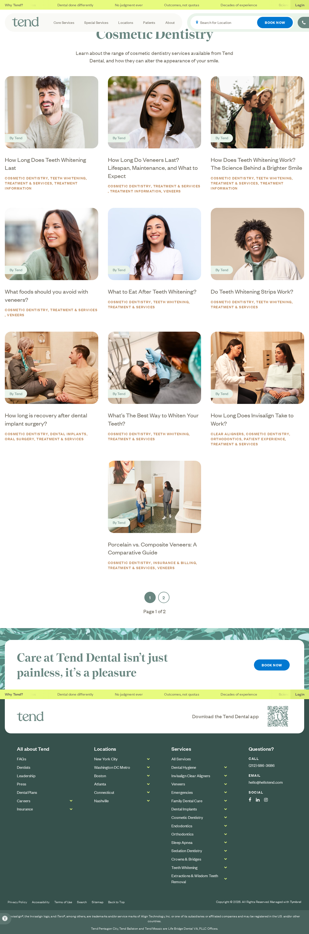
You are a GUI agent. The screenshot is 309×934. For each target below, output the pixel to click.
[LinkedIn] (260, 800)
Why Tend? (14, 4)
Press (21, 783)
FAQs (21, 758)
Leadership (26, 775)
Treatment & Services (28, 182)
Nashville (101, 800)
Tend (18, 137)
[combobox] (242, 22)
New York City (106, 758)
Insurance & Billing (174, 562)
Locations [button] (125, 22)
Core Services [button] (64, 22)
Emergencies (182, 792)
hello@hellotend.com (266, 782)
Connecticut (104, 792)
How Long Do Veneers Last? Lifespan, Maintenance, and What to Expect (153, 167)
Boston (100, 775)
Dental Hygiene (183, 767)
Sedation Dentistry (186, 850)
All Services (181, 758)
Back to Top (116, 901)
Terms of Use (63, 901)
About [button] (170, 22)
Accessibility (40, 901)
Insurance (25, 808)
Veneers (172, 190)
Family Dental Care (186, 800)
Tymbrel (295, 901)
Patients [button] (149, 22)
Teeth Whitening (68, 177)
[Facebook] (252, 800)
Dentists (23, 767)
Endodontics (181, 825)
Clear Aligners (227, 433)
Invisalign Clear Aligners (190, 775)
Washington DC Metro (112, 767)
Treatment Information (136, 190)
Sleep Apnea (181, 842)
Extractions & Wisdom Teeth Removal (194, 878)
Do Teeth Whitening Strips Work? (252, 291)
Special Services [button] (96, 22)
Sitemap (97, 901)
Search (82, 901)
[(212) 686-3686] (303, 22)
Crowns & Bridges (186, 859)
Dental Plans (27, 792)
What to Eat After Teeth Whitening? (152, 291)
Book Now (275, 22)
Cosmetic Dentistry (26, 177)
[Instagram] (268, 800)
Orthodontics (182, 833)
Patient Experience (264, 438)
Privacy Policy (17, 901)
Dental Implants (68, 433)
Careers (23, 800)
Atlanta (100, 783)
